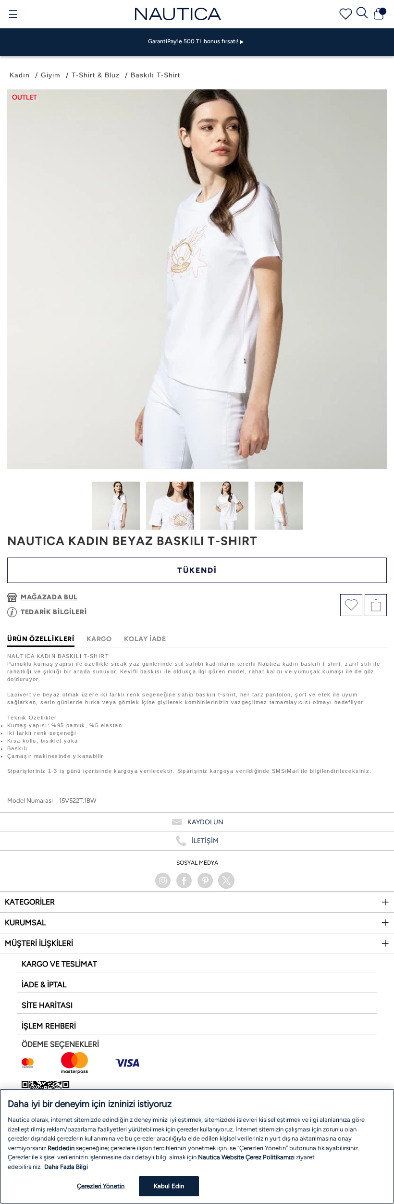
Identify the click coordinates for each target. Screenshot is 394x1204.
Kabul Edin (169, 1186)
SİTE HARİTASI (47, 1005)
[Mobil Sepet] (378, 14)
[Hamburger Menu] (13, 15)
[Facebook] (184, 880)
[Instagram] (163, 880)
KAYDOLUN (205, 822)
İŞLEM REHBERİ (49, 1025)
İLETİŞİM (205, 841)
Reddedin (61, 1148)
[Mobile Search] (362, 14)
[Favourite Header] (346, 14)
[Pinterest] (205, 880)
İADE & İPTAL (44, 984)
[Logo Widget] (178, 14)
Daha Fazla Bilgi (66, 1166)
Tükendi (197, 570)
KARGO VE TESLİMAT (59, 963)
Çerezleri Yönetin (100, 1186)
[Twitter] (226, 880)
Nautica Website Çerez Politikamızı (247, 1157)
